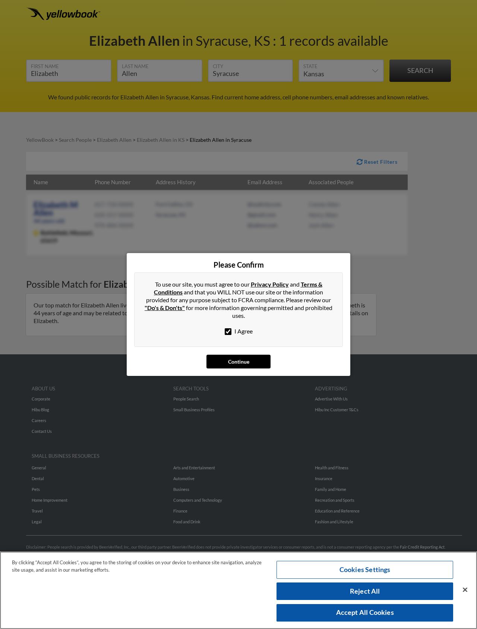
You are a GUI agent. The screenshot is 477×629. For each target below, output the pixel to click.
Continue (238, 361)
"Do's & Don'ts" (165, 307)
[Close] (465, 590)
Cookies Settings (365, 569)
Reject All (365, 591)
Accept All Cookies (365, 612)
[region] (238, 590)
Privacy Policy (270, 284)
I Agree (243, 331)
